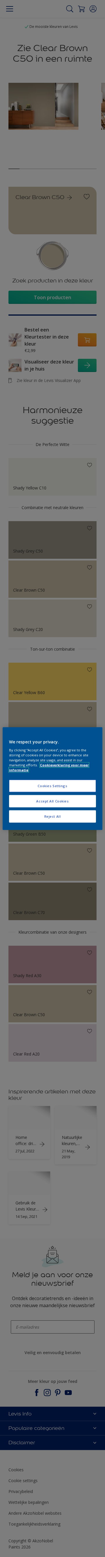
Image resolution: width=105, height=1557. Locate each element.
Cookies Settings (52, 786)
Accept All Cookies (52, 801)
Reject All (52, 816)
